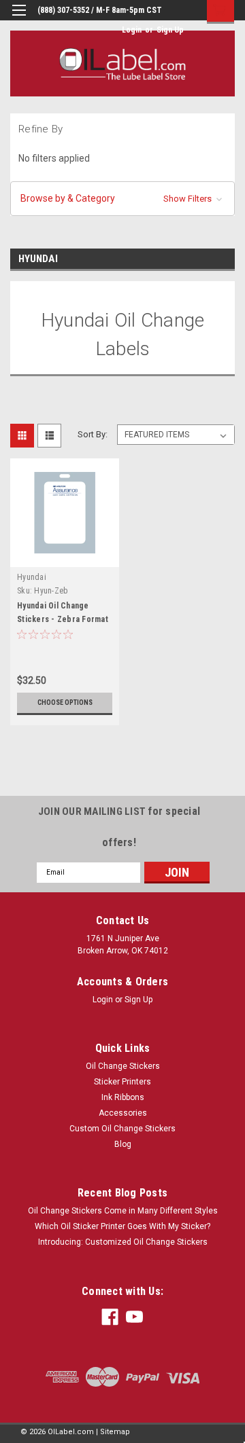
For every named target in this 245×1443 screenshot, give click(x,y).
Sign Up (170, 30)
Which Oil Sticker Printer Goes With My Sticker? (122, 1226)
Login (132, 30)
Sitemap (115, 1431)
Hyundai (31, 577)
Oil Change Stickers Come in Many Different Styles (123, 1211)
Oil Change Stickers (123, 1066)
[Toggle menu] (18, 18)
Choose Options (65, 702)
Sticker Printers (122, 1081)
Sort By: (93, 434)
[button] (122, 198)
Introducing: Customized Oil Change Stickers (123, 1242)
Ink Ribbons (122, 1097)
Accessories (123, 1113)
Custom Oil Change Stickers (122, 1128)
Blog (122, 1144)
